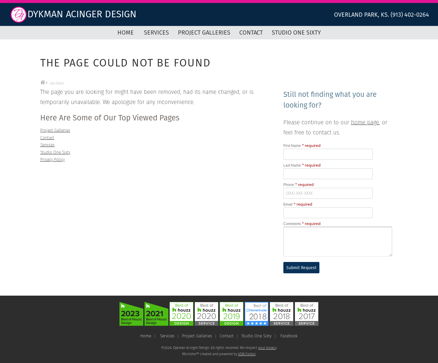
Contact (251, 32)
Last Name (292, 165)
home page (365, 122)
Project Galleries (204, 32)
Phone (288, 185)
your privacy (267, 347)
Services (156, 32)
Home (125, 32)
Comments (292, 224)
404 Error (57, 83)
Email (288, 204)
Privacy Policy (52, 159)
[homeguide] (256, 324)
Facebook (289, 336)
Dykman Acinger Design (81, 14)
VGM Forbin (247, 353)
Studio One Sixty (296, 32)
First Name (292, 146)
